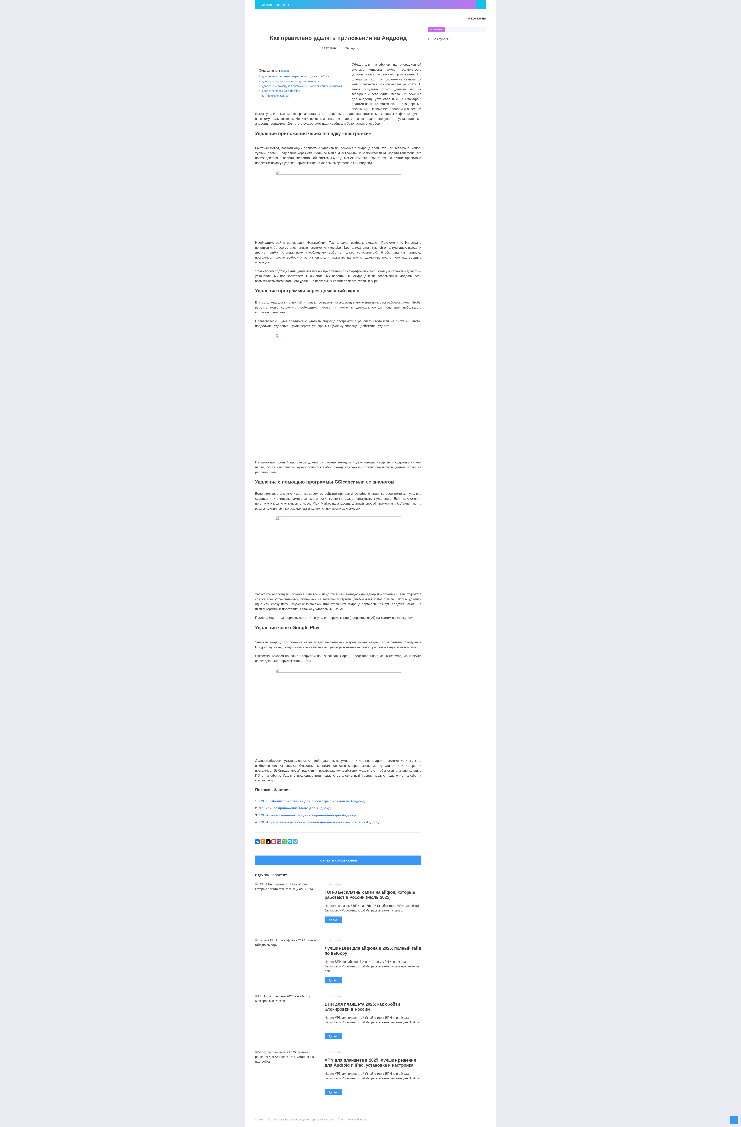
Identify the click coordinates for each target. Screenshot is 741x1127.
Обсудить (351, 48)
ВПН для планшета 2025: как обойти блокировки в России (362, 1006)
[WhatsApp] (284, 841)
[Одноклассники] (263, 841)
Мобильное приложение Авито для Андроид (295, 808)
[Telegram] (295, 841)
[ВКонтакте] (257, 841)
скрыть (285, 70)
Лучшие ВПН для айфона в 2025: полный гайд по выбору (373, 950)
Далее (333, 920)
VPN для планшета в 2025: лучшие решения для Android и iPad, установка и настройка (370, 1062)
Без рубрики (441, 39)
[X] (268, 841)
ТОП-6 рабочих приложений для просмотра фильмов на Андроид (312, 801)
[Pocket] (273, 841)
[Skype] (290, 841)
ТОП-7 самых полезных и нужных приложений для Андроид (307, 815)
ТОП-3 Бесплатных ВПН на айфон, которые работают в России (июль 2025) (370, 894)
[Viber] (279, 841)
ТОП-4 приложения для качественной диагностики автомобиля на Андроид (319, 822)
